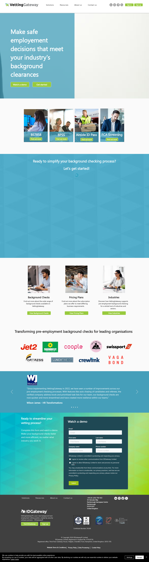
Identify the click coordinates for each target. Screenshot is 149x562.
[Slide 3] (77, 407)
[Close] (146, 557)
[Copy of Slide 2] (75, 407)
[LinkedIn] (111, 4)
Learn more (15, 559)
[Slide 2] (73, 407)
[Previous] (12, 392)
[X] (126, 498)
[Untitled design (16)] (121, 4)
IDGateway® (38, 520)
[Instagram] (114, 4)
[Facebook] (118, 4)
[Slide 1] (71, 407)
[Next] (137, 392)
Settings (129, 557)
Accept (139, 557)
